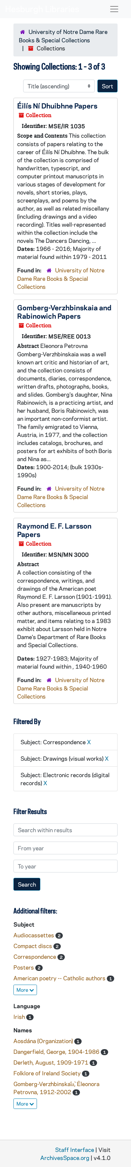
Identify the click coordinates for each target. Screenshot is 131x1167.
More (22, 989)
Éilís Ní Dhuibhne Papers (57, 105)
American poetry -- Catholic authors (60, 978)
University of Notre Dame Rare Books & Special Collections (60, 278)
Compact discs (33, 945)
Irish (19, 1016)
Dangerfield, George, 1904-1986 (57, 1051)
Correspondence (35, 956)
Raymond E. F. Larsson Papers (54, 530)
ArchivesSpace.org (64, 1157)
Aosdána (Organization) (43, 1040)
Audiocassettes (34, 935)
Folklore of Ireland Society (47, 1073)
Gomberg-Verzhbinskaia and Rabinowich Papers (64, 311)
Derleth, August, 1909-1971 (51, 1062)
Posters (24, 967)
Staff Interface (74, 1149)
